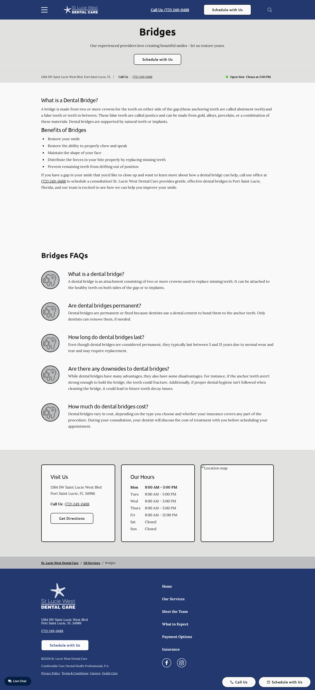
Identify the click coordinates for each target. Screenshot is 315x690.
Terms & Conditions (75, 673)
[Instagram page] (181, 662)
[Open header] (45, 10)
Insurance (171, 649)
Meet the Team (175, 611)
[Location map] (237, 503)
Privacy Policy (50, 673)
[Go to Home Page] (81, 9)
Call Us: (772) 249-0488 (170, 9)
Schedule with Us (227, 9)
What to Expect (175, 624)
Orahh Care (110, 673)
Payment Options (177, 636)
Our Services (173, 599)
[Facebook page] (166, 662)
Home (167, 586)
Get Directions (72, 518)
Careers (95, 673)
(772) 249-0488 (142, 77)
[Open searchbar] (270, 10)
